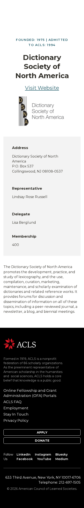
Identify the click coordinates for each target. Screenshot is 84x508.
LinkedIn (24, 454)
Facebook (25, 459)
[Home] (19, 344)
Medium (61, 459)
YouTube (44, 459)
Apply (42, 432)
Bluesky (61, 454)
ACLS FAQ (12, 402)
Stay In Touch (16, 414)
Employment (15, 408)
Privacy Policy (15, 420)
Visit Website (42, 88)
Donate (42, 440)
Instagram (43, 454)
